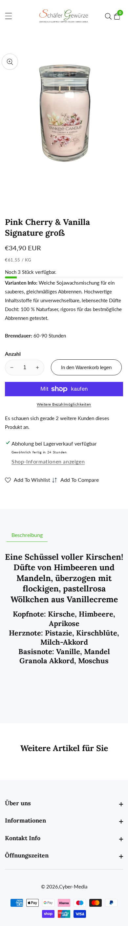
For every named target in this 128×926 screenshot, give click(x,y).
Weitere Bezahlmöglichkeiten (64, 404)
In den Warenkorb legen (86, 367)
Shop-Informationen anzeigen (48, 461)
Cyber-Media (73, 886)
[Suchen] (109, 16)
